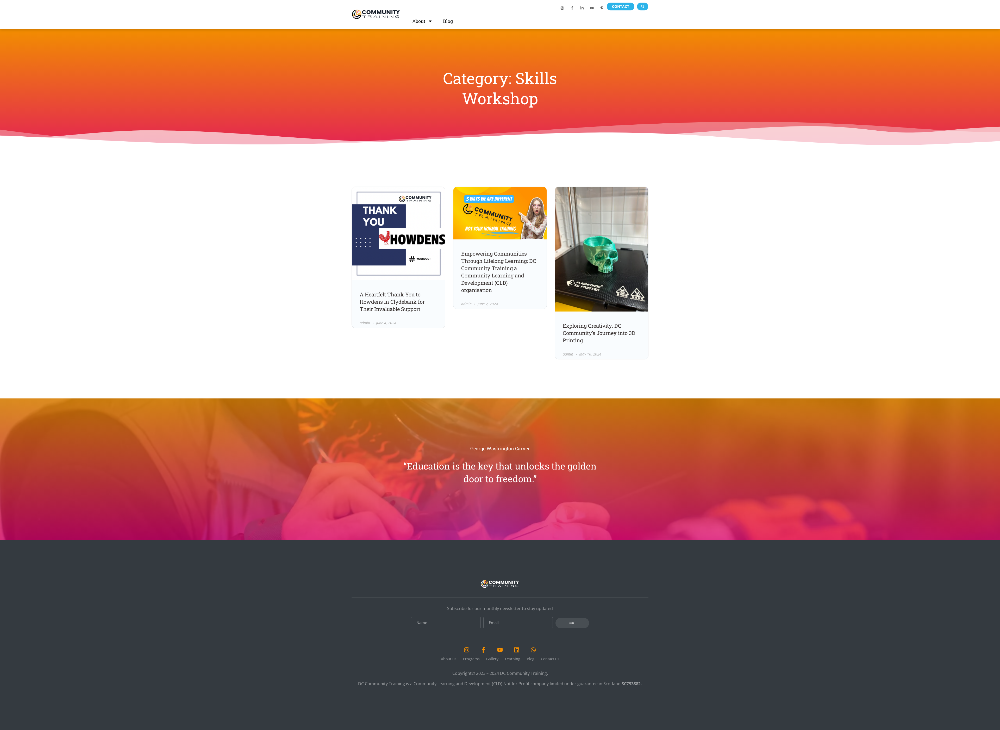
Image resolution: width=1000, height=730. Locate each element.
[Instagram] (562, 8)
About (418, 21)
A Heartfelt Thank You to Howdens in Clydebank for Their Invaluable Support (392, 301)
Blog (448, 21)
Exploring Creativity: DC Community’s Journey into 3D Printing (599, 333)
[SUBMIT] (572, 623)
